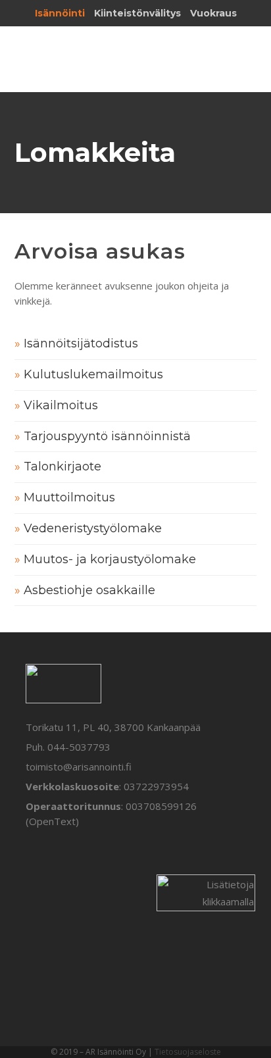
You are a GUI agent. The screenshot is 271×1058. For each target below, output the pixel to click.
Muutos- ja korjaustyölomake (110, 559)
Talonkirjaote (62, 466)
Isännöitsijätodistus (81, 343)
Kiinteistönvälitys (137, 13)
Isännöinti (60, 13)
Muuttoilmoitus (69, 497)
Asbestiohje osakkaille (89, 590)
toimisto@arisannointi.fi (79, 766)
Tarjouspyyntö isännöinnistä (107, 436)
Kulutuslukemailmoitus (93, 374)
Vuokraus (213, 13)
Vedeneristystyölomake (93, 528)
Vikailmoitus (61, 405)
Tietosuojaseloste (188, 1051)
